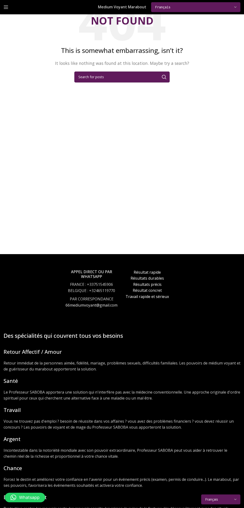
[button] (25, 497)
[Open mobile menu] (6, 7)
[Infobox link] (91, 293)
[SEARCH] (164, 77)
